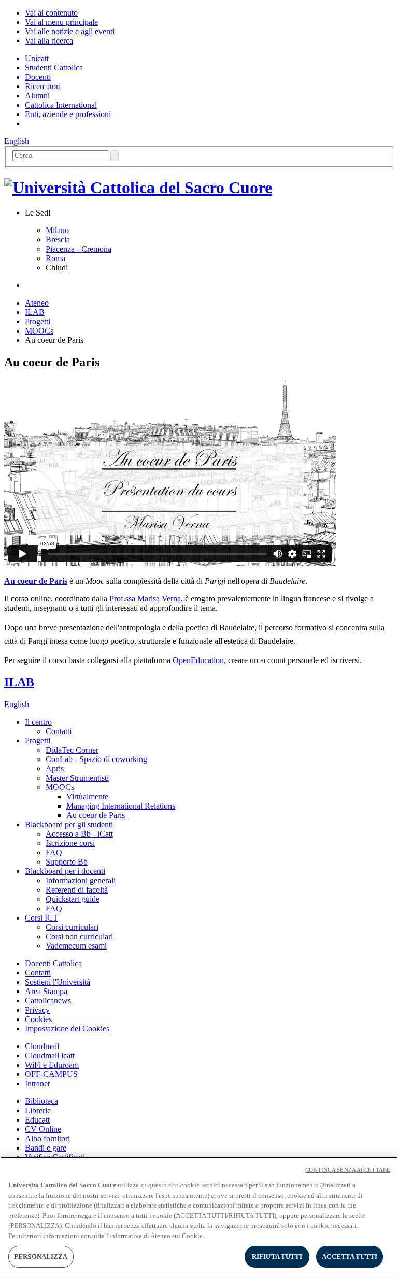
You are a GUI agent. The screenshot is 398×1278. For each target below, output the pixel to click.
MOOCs (39, 330)
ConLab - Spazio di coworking (96, 759)
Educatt (37, 1119)
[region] (199, 1217)
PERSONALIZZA (41, 1256)
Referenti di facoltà (77, 889)
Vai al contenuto (51, 12)
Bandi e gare (45, 1147)
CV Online (43, 1129)
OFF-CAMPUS (51, 1074)
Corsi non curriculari (79, 936)
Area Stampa (46, 991)
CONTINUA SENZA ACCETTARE (347, 1170)
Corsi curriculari (72, 927)
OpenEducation (198, 660)
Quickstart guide (73, 899)
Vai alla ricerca (49, 40)
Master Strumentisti (77, 777)
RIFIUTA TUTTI (277, 1256)
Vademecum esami (76, 945)
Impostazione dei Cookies (67, 1028)
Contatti (59, 731)
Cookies (38, 1019)
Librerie (38, 1110)
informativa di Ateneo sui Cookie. (156, 1236)
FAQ (54, 852)
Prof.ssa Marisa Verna (145, 598)
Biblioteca (41, 1101)
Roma (55, 258)
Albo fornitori (47, 1138)
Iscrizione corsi (70, 843)
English (16, 141)
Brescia (58, 239)
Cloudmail (42, 1046)
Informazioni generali (81, 880)
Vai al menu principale (61, 22)
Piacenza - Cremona (78, 249)
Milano (57, 230)
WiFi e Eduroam (52, 1064)
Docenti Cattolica (53, 963)
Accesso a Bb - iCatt (79, 833)
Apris (55, 768)
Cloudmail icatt (50, 1055)
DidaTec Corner (72, 749)
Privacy (37, 1010)
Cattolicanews (48, 1000)
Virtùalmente (87, 796)
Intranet (37, 1083)
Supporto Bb (67, 861)
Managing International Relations (120, 805)
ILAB (35, 312)
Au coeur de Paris (35, 581)
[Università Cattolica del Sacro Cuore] (138, 187)
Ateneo (37, 302)
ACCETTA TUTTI (349, 1256)
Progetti (37, 321)
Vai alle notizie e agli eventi (70, 31)
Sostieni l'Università (57, 982)
